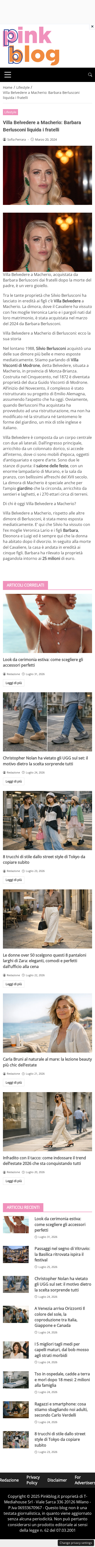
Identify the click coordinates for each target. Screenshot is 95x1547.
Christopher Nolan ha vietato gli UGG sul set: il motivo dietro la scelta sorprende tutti (45, 760)
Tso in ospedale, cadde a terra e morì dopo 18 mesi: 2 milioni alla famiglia (62, 1379)
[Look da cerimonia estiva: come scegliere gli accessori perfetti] (47, 623)
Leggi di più (14, 683)
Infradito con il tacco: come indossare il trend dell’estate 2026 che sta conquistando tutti (44, 1160)
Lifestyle (10, 112)
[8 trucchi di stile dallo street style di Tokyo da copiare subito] (47, 820)
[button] (90, 75)
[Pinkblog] (31, 45)
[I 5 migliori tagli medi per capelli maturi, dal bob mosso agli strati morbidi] (16, 1350)
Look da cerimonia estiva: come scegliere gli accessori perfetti (60, 1224)
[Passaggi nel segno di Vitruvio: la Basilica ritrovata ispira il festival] (16, 1254)
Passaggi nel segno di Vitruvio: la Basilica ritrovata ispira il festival (62, 1254)
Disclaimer (57, 1480)
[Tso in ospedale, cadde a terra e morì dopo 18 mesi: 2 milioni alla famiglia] (16, 1379)
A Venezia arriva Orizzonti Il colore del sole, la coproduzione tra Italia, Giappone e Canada (60, 1317)
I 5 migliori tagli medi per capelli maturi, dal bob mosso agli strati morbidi (62, 1349)
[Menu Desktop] (8, 75)
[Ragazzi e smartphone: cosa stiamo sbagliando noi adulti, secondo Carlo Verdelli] (16, 1409)
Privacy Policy (33, 1479)
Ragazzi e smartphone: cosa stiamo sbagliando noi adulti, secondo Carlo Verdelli (61, 1409)
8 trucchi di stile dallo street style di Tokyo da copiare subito (60, 1439)
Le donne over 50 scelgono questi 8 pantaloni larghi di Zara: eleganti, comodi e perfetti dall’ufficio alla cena (44, 960)
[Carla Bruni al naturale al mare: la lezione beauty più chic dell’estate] (47, 1023)
